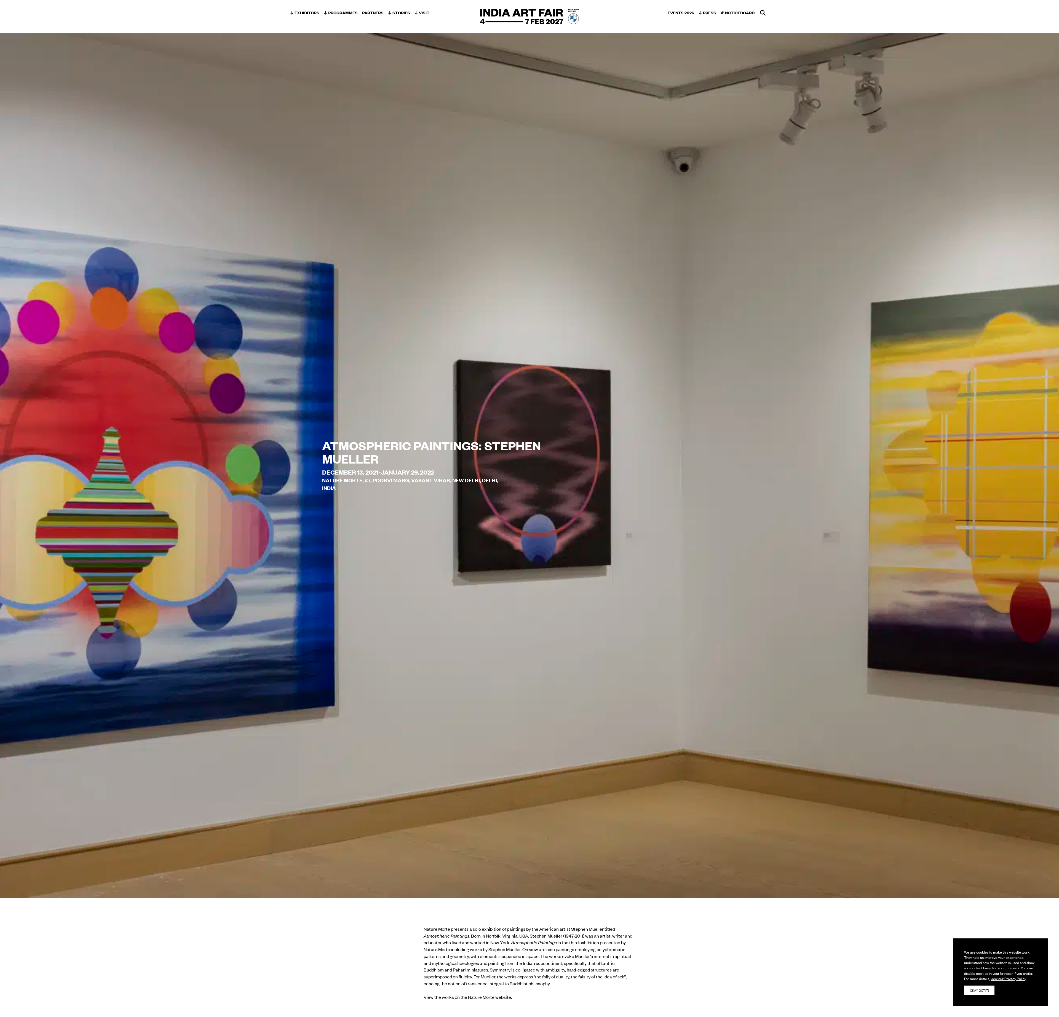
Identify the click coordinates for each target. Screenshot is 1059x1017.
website (503, 997)
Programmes (343, 12)
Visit (424, 12)
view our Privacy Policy (1008, 978)
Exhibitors (307, 12)
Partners (373, 12)
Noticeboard (740, 12)
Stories (401, 12)
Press (709, 12)
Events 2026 (681, 12)
